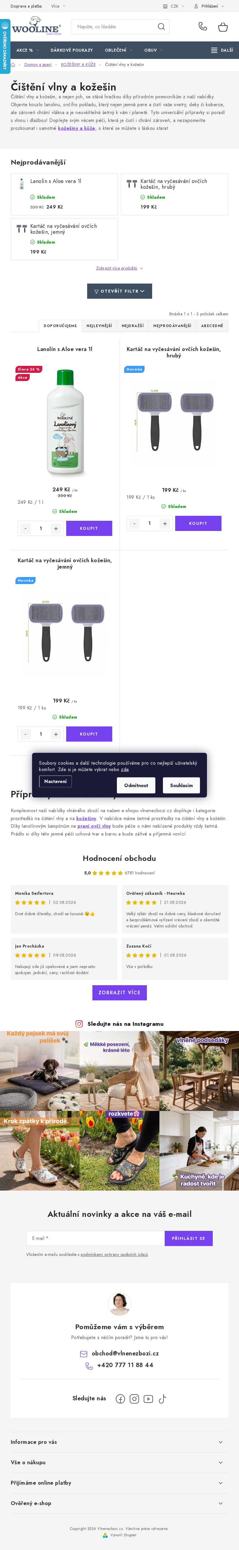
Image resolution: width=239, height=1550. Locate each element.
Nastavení (55, 781)
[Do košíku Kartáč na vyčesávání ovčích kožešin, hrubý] (198, 523)
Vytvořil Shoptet (123, 1535)
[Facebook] (120, 1399)
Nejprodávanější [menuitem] (172, 325)
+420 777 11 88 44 (204, 27)
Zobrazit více (120, 992)
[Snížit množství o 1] (25, 528)
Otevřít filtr (120, 291)
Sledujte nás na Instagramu (125, 1024)
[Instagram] (134, 1399)
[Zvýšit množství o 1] (56, 528)
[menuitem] (28, 50)
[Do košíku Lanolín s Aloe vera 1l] (89, 528)
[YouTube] (148, 1399)
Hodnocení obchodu (119, 858)
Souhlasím (181, 785)
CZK (175, 6)
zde (125, 769)
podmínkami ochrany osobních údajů (114, 1254)
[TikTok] (162, 1399)
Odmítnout (136, 785)
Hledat (161, 26)
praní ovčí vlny (94, 826)
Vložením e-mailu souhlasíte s (87, 1254)
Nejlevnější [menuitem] (99, 325)
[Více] (222, 50)
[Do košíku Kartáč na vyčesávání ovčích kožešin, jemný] (89, 734)
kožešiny (86, 818)
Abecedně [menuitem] (212, 325)
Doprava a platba (26, 6)
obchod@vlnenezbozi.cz (125, 1353)
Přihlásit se (188, 1238)
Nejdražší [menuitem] (133, 325)
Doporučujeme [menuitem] (60, 325)
